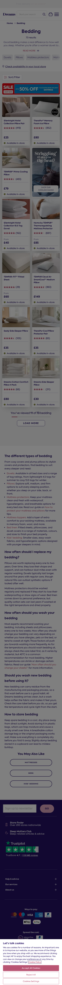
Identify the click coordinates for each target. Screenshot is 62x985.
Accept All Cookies (31, 968)
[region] (31, 962)
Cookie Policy (34, 962)
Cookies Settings (31, 981)
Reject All (31, 974)
